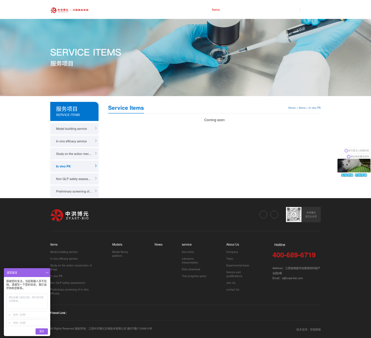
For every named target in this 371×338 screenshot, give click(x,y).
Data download (191, 269)
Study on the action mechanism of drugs (77, 153)
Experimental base (237, 265)
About (288, 9)
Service (269, 9)
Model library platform (120, 254)
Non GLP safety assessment (75, 179)
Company (232, 252)
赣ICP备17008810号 (139, 328)
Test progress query (194, 276)
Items (216, 9)
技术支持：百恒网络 (308, 329)
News (251, 9)
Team (229, 258)
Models (233, 9)
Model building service (71, 128)
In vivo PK (63, 166)
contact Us (232, 289)
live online (188, 252)
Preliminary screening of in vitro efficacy (77, 191)
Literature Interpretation (190, 260)
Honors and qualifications (234, 274)
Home (199, 9)
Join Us (230, 283)
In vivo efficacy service (71, 141)
